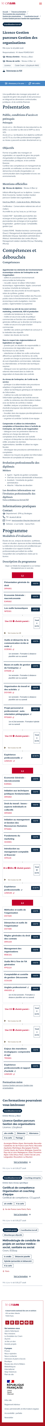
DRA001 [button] (8, 588)
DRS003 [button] (8, 813)
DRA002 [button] (8, 797)
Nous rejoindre (10, 1354)
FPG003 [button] (8, 717)
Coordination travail (31, 16)
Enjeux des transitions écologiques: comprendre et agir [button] (17, 1052)
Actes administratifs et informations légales (21, 1409)
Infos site (8, 1400)
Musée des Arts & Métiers (14, 1364)
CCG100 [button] (8, 980)
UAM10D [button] (8, 1074)
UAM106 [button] (8, 893)
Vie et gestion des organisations (14, 14)
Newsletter (8, 1418)
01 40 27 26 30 (15, 517)
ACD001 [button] (8, 842)
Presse (7, 1351)
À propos (8, 1348)
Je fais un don (10, 1341)
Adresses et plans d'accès (14, 1359)
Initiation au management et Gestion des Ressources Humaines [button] (17, 822)
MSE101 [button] (8, 955)
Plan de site (9, 1374)
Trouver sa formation (18, 12)
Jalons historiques (11, 1331)
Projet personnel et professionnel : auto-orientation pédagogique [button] (16, 711)
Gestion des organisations (12, 16)
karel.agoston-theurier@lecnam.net (26, 520)
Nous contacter (10, 1356)
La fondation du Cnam (13, 1336)
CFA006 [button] (7, 671)
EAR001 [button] (8, 784)
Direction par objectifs (13, 1235)
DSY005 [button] (8, 692)
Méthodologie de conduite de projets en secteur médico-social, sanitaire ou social (21, 1244)
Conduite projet (10, 1230)
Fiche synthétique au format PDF (16, 500)
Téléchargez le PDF (14, 71)
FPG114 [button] (7, 968)
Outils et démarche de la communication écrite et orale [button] (16, 643)
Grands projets (10, 1344)
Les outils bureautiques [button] (16, 608)
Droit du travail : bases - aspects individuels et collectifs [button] (16, 806)
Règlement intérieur (12, 1405)
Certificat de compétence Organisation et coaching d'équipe (19, 1191)
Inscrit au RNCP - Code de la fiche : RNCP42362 (21, 202)
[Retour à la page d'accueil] (8, 3)
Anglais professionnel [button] (15, 987)
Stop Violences (10, 1372)
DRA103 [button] (8, 942)
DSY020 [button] (8, 916)
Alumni (7, 1339)
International (9, 1369)
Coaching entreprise (32, 1178)
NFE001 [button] (7, 611)
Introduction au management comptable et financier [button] (16, 851)
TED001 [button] (7, 1058)
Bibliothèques (10, 1367)
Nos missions (9, 1334)
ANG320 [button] (8, 990)
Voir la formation (21, 1162)
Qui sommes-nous (12, 1328)
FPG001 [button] (8, 829)
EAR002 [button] (8, 601)
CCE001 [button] (8, 649)
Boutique (8, 1361)
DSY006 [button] (8, 929)
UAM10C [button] (8, 761)
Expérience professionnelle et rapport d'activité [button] (17, 1068)
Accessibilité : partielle (13, 1413)
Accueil (5, 12)
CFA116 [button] (7, 858)
